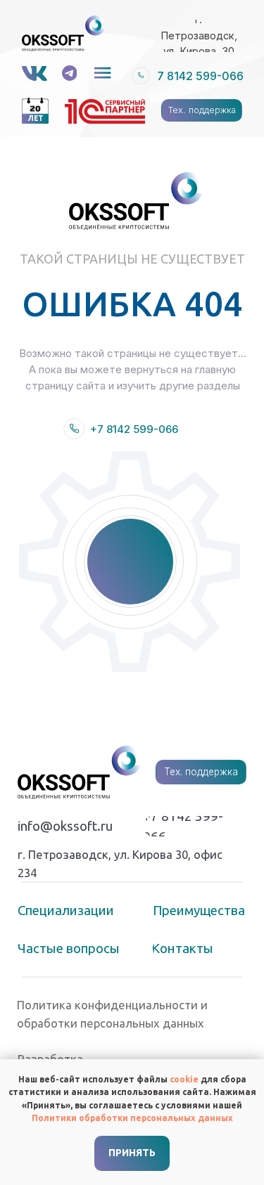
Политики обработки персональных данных (132, 1117)
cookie (184, 1079)
